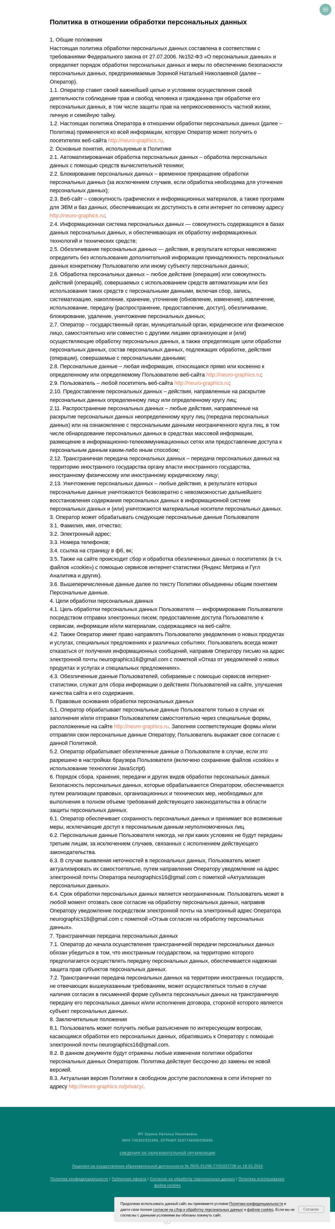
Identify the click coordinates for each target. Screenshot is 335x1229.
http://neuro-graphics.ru (135, 140)
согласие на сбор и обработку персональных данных (198, 1209)
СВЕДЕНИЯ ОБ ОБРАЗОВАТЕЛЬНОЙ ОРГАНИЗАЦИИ (167, 1153)
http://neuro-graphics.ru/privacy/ (106, 1086)
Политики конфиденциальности (256, 1203)
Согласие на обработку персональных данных (192, 1179)
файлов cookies (260, 1209)
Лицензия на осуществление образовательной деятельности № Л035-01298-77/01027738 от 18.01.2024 (167, 1166)
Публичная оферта (129, 1179)
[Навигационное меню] (325, 9)
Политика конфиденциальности (79, 1179)
